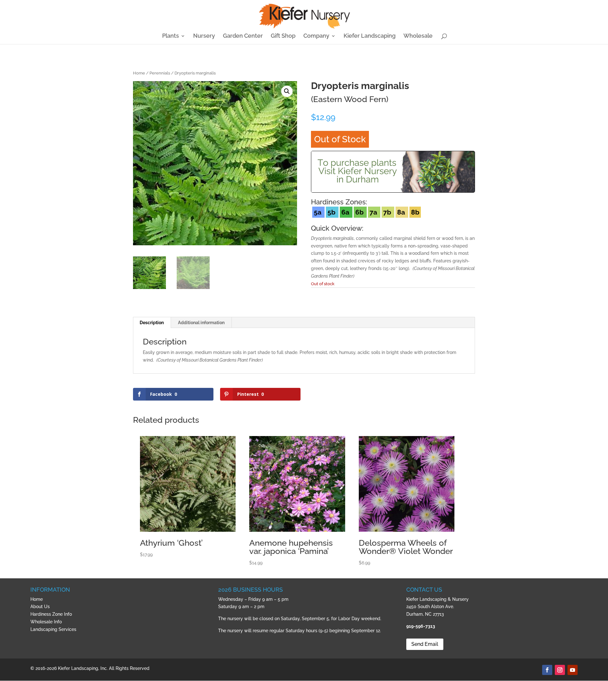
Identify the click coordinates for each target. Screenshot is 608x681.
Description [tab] (152, 322)
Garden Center (243, 36)
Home (139, 73)
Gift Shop (283, 36)
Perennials (159, 73)
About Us (40, 606)
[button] (287, 91)
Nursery (204, 36)
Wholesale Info (46, 621)
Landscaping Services (53, 629)
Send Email (424, 644)
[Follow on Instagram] (560, 670)
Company (316, 36)
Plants (170, 36)
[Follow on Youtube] (572, 670)
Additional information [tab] (201, 322)
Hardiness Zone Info (51, 614)
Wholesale (418, 36)
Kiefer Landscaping (370, 36)
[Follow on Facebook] (547, 670)
